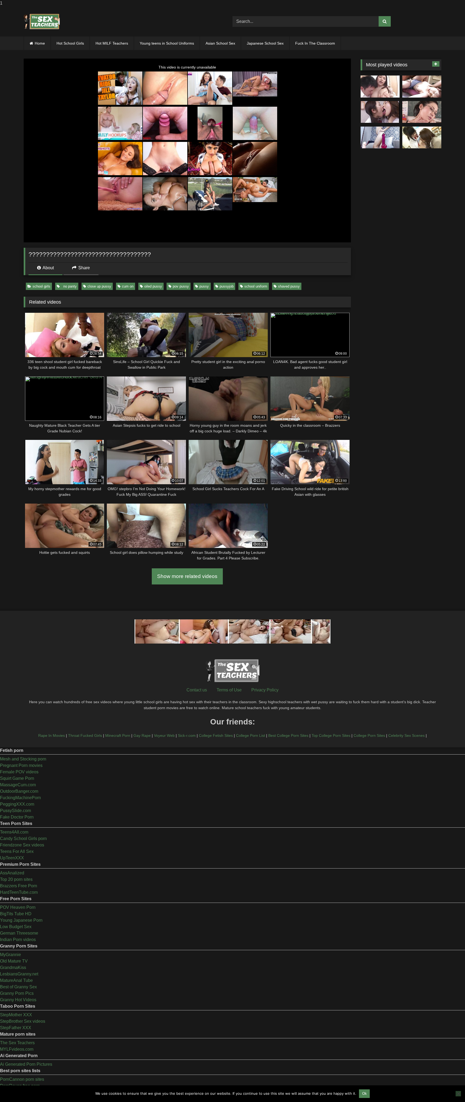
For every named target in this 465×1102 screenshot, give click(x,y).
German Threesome (19, 933)
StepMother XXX (16, 1015)
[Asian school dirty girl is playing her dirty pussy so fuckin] (380, 138)
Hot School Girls (70, 43)
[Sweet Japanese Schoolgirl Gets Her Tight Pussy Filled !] (421, 87)
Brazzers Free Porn (18, 886)
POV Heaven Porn (18, 907)
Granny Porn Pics (17, 993)
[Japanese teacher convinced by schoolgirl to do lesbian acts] (421, 138)
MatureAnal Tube (16, 980)
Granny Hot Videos (18, 999)
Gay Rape (142, 735)
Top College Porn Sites (331, 735)
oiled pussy (153, 286)
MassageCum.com (18, 784)
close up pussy (99, 286)
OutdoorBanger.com (19, 791)
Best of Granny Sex (18, 987)
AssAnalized (12, 873)
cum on (127, 286)
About (48, 267)
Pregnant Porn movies (21, 765)
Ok (364, 1094)
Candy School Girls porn (23, 838)
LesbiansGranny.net (19, 974)
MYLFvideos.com (16, 1049)
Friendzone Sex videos (22, 845)
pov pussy (181, 286)
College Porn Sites (369, 735)
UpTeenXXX (12, 858)
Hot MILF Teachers (112, 43)
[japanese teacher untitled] (380, 87)
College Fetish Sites (216, 735)
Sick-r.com (187, 735)
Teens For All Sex (17, 851)
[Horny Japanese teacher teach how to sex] (421, 112)
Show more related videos (187, 576)
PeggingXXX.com (17, 804)
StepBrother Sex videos (22, 1021)
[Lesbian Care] (380, 112)
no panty (69, 286)
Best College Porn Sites (288, 735)
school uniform (255, 286)
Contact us (196, 690)
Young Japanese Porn (21, 920)
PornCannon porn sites (22, 1079)
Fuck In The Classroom (315, 43)
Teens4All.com (14, 832)
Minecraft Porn (117, 735)
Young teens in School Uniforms (167, 43)
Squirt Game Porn (17, 778)
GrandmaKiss (13, 967)
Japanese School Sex (265, 43)
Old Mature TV (14, 961)
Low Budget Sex (15, 926)
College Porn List (250, 735)
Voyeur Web (164, 735)
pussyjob (227, 286)
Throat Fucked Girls (85, 735)
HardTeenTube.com (19, 892)
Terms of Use (229, 690)
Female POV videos (19, 772)
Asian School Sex (220, 43)
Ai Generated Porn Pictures (26, 1064)
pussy (204, 286)
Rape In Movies (51, 735)
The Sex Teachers (17, 1042)
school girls (41, 286)
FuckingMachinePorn (20, 797)
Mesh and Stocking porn (23, 759)
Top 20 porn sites (16, 879)
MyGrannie (10, 954)
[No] (458, 1093)
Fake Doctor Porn (17, 817)
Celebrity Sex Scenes (406, 735)
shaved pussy (289, 286)
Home (40, 43)
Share (83, 267)
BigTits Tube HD (15, 913)
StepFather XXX (15, 1027)
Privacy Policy (265, 690)
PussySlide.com (15, 810)
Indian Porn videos (18, 939)
